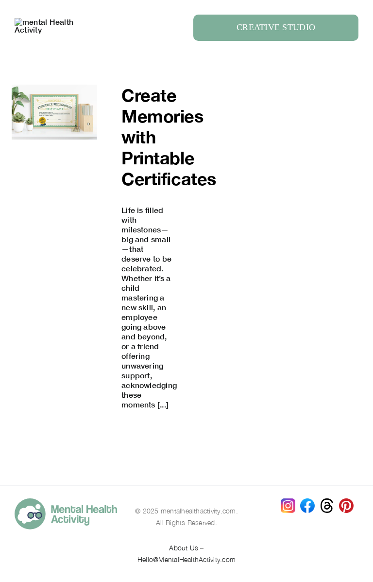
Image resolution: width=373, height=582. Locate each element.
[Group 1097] (66, 502)
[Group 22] (49, 21)
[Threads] (327, 502)
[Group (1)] (346, 502)
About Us (183, 548)
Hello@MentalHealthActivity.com (186, 559)
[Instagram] (288, 502)
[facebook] (307, 502)
